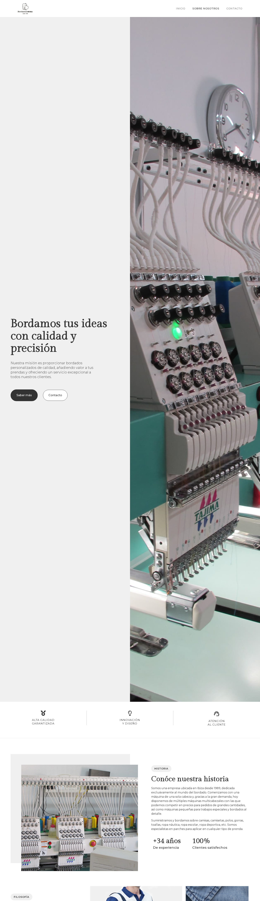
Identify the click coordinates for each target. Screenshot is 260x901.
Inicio (180, 8)
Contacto (234, 8)
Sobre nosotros (205, 8)
